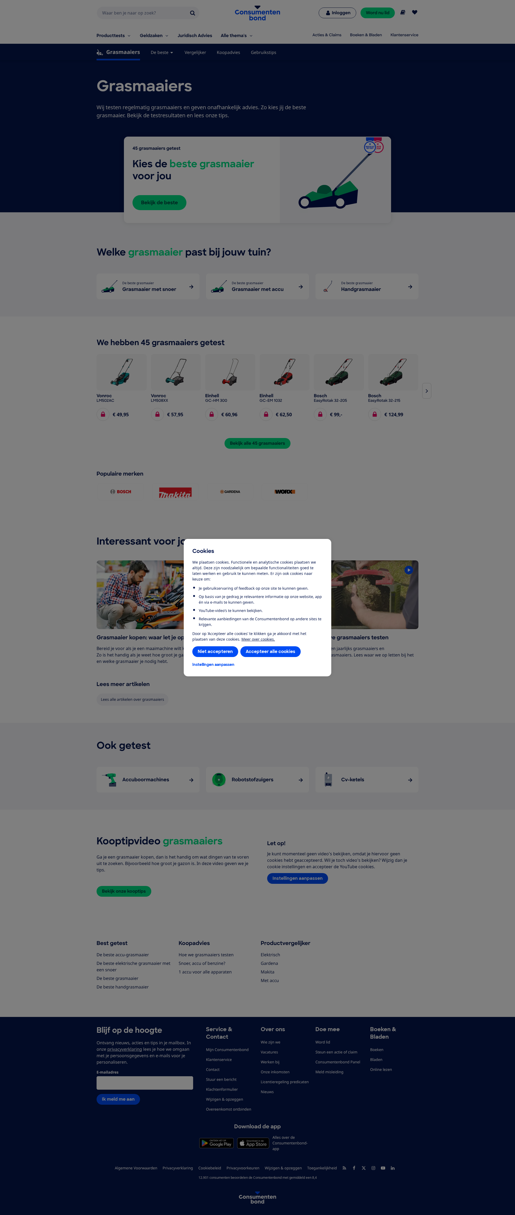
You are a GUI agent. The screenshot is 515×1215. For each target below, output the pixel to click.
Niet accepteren (215, 651)
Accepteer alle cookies (270, 651)
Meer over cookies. (258, 639)
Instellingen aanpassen (213, 664)
